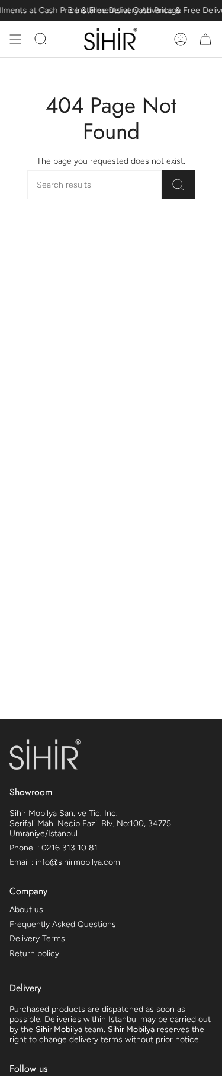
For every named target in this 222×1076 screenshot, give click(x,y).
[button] (41, 39)
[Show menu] (15, 39)
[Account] (180, 39)
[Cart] (205, 39)
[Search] (178, 184)
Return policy (34, 953)
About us (26, 909)
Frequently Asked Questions (62, 924)
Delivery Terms (37, 939)
